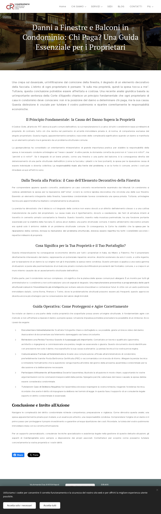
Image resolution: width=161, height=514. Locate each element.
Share (20, 455)
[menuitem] (63, 6)
